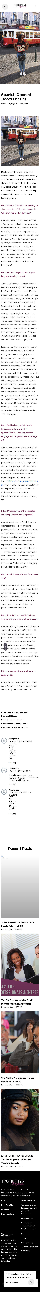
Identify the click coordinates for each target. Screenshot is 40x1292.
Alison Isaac (6, 712)
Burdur (12, 803)
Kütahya (12, 802)
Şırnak (11, 808)
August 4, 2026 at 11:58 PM (20, 771)
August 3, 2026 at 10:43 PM (21, 741)
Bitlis (11, 754)
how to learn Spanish (10, 728)
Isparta (12, 797)
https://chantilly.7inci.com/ (19, 780)
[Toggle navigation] (35, 6)
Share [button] (3, 104)
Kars (10, 759)
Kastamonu (13, 807)
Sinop (11, 805)
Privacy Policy (27, 1243)
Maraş (11, 746)
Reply (14, 763)
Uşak (11, 757)
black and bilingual (9, 716)
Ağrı (10, 798)
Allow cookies (12, 1282)
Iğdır (11, 749)
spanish (24, 728)
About (23, 1239)
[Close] (31, 1282)
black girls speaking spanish (13, 720)
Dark (5, 648)
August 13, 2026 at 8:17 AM (20, 792)
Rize (10, 800)
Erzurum (13, 751)
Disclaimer (25, 1251)
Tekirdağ (12, 747)
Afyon (11, 810)
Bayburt (12, 755)
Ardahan (12, 752)
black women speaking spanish (15, 724)
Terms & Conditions (29, 1247)
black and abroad (19, 712)
